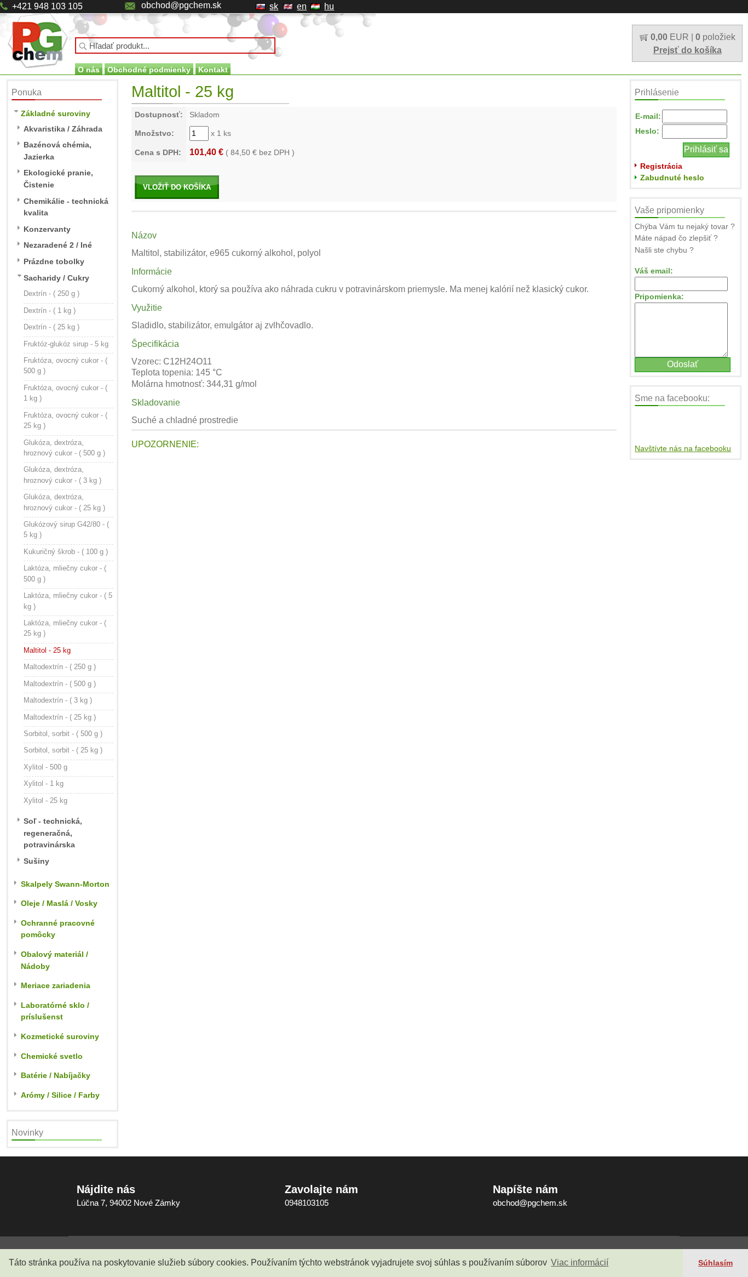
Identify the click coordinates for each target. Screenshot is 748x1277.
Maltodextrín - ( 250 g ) (60, 667)
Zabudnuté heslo (672, 177)
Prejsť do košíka (687, 50)
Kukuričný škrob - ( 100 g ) (66, 552)
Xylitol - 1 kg (44, 783)
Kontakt (213, 69)
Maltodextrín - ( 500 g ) (60, 684)
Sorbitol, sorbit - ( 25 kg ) (63, 750)
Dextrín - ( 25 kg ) (51, 327)
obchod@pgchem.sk (181, 5)
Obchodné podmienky (149, 69)
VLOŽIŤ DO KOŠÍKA (177, 187)
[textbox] (175, 45)
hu (329, 6)
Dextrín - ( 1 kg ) (50, 310)
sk (273, 6)
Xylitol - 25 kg (45, 800)
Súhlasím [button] (715, 1262)
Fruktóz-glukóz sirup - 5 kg (66, 344)
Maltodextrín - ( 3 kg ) (58, 700)
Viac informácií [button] (579, 1262)
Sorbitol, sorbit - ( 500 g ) (63, 733)
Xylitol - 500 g (45, 767)
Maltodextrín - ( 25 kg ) (60, 717)
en (302, 6)
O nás (89, 69)
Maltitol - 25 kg (47, 650)
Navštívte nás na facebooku (683, 448)
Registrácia (661, 166)
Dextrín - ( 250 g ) (51, 293)
